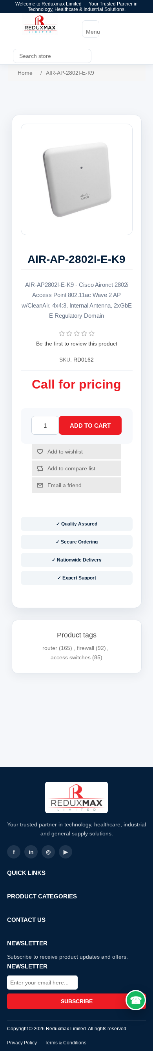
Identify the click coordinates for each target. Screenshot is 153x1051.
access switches (71, 657)
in (31, 852)
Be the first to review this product (76, 343)
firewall (85, 648)
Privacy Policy (22, 1043)
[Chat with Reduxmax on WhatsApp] (136, 1000)
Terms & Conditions (65, 1043)
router (49, 648)
